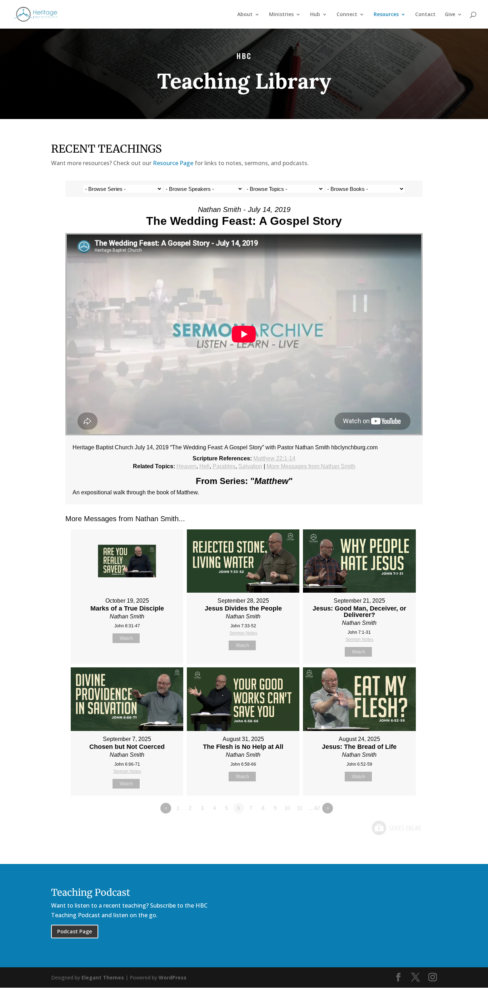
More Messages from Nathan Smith (311, 466)
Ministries (281, 15)
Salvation (250, 466)
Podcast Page (74, 931)
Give (450, 15)
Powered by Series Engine (396, 828)
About (245, 15)
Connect (347, 15)
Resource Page (173, 163)
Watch (126, 638)
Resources (386, 15)
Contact (425, 15)
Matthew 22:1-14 (274, 458)
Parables (224, 466)
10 (287, 808)
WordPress (172, 977)
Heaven (186, 466)
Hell (204, 466)
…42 (314, 808)
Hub (315, 15)
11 (299, 808)
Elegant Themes (102, 977)
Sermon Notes (243, 633)
